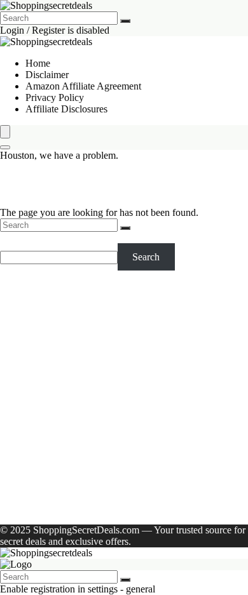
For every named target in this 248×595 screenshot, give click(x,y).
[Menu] (5, 131)
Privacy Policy (54, 97)
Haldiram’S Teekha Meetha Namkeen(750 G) (117, 401)
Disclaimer (47, 74)
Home (37, 63)
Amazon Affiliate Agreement (83, 86)
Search (13, 237)
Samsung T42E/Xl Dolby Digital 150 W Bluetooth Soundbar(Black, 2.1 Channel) (127, 350)
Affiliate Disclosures (66, 109)
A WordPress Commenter (76, 508)
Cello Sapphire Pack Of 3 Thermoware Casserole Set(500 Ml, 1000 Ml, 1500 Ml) (124, 327)
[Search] (125, 21)
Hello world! (169, 508)
